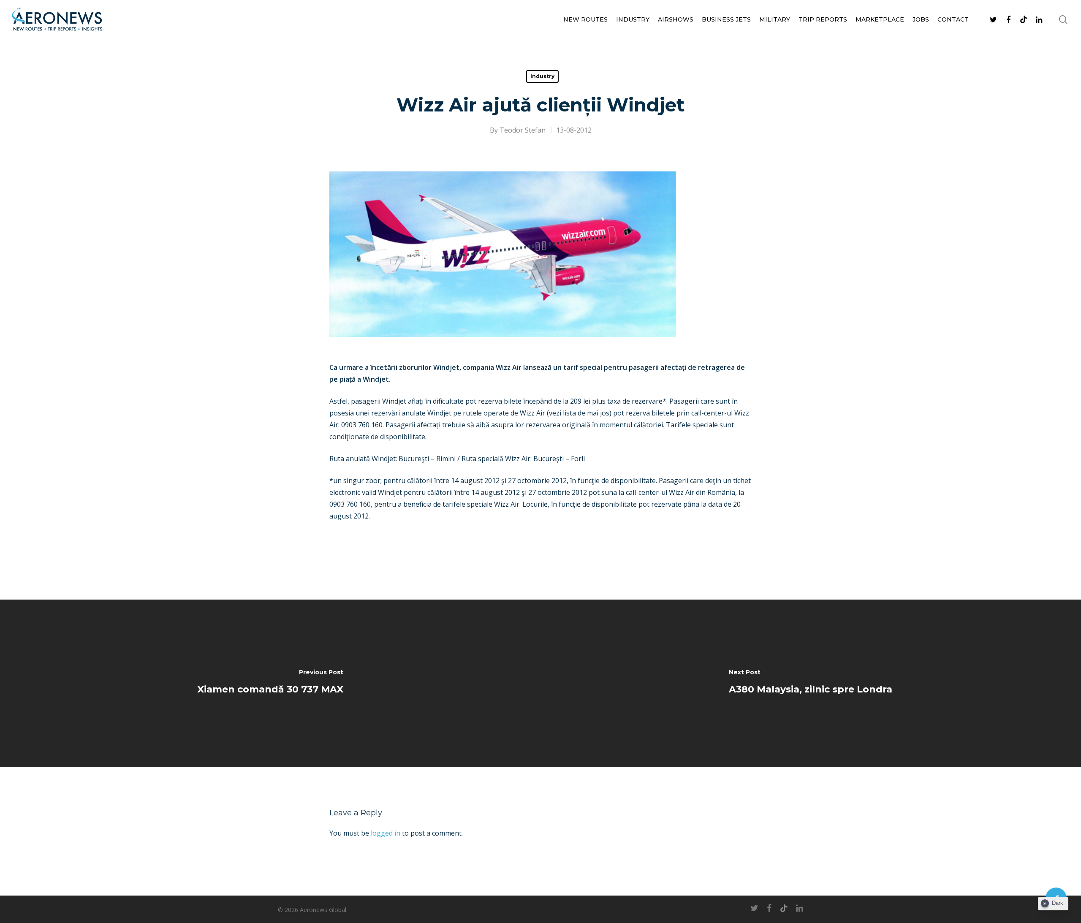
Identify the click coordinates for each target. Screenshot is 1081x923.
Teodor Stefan (523, 130)
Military (774, 19)
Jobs (921, 19)
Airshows (675, 19)
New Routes (585, 19)
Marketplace (880, 19)
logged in (385, 833)
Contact (953, 19)
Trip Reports (823, 19)
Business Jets (726, 19)
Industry (632, 19)
